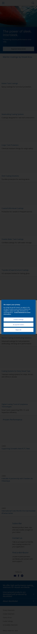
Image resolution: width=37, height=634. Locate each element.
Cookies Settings (18, 319)
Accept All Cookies (18, 324)
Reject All (18, 330)
